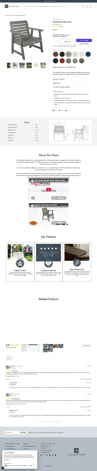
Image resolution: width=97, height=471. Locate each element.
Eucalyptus (68, 61)
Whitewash (75, 54)
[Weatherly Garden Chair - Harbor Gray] (22, 323)
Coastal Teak (68, 54)
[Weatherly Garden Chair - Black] (7, 323)
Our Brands (54, 6)
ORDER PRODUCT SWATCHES (59, 79)
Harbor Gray (75, 61)
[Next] (93, 261)
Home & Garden (38, 6)
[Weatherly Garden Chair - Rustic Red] (18, 323)
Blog (59, 6)
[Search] (83, 6)
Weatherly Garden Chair (11, 376)
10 (57, 422)
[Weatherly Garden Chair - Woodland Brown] (23, 323)
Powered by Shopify (48, 466)
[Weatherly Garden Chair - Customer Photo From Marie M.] (45, 346)
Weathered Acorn (55, 54)
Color (57, 50)
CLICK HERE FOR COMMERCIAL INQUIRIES (61, 87)
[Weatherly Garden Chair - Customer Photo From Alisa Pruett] (45, 350)
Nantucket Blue (88, 54)
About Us (64, 6)
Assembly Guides (9, 446)
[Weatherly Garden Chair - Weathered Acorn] (6, 323)
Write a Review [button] (86, 345)
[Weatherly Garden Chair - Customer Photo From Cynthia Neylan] (50, 349)
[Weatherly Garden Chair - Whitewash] (11, 323)
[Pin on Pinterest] (49, 455)
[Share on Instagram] (47, 455)
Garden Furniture (12, 15)
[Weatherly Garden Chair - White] (13, 323)
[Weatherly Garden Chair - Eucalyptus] (20, 323)
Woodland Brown (82, 61)
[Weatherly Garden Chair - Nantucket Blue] (15, 323)
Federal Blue (55, 61)
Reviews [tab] (8, 356)
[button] (88, 379)
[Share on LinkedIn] (52, 455)
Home (6, 15)
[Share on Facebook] (41, 455)
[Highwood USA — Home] (12, 6)
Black (62, 54)
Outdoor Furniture (28, 6)
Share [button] (9, 379)
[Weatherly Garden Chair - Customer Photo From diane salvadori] (50, 346)
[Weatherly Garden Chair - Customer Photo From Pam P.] (60, 346)
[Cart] (90, 6)
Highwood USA (57, 19)
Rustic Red (62, 61)
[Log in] (86, 6)
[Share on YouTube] (55, 455)
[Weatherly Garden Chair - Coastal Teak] (9, 323)
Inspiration (46, 6)
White (82, 54)
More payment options (84, 43)
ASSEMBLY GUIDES (56, 83)
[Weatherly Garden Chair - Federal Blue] (16, 323)
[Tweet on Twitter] (44, 455)
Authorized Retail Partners (29, 446)
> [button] (60, 422)
